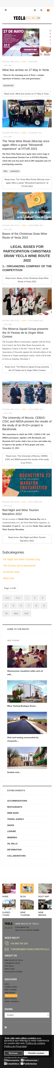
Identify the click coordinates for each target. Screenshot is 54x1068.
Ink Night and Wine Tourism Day (21, 559)
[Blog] (27, 888)
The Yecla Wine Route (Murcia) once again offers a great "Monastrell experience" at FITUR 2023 (25, 145)
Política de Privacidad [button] (15, 1046)
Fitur (5, 171)
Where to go (10, 996)
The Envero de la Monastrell (19, 565)
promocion (15, 171)
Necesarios (13, 1060)
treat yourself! (12, 1001)
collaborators (16, 856)
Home (5, 896)
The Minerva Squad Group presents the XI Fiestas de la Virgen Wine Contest (25, 332)
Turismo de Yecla (12, 963)
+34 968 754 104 (19, 943)
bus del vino (8, 86)
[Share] (34, 10)
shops (10, 825)
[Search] (41, 10)
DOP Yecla (9, 966)
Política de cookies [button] (35, 1043)
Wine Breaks (10, 992)
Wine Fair (8, 578)
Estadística (13, 1064)
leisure (11, 831)
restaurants (14, 807)
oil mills (12, 843)
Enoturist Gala (11, 572)
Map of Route (11, 999)
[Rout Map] (45, 888)
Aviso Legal (10, 969)
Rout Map (43, 896)
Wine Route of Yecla (14, 960)
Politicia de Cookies (13, 972)
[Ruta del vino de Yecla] (27, 18)
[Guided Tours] (9, 904)
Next (16, 613)
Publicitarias (30, 1064)
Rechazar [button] (13, 1053)
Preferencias (30, 1060)
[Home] (9, 888)
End (26, 613)
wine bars (13, 813)
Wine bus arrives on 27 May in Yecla (25, 69)
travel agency (15, 819)
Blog (23, 896)
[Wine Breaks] (45, 904)
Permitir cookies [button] (36, 1053)
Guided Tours (11, 987)
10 (6, 613)
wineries (12, 837)
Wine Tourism (10, 990)
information (14, 849)
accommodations (17, 801)
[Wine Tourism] (27, 904)
